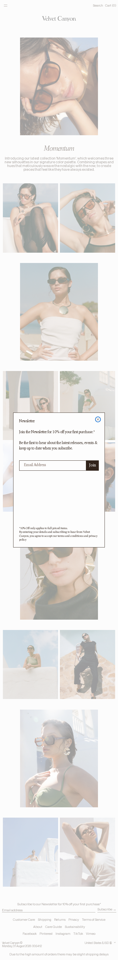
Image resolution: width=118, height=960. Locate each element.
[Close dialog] (98, 419)
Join (92, 465)
